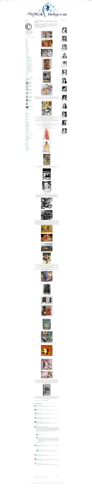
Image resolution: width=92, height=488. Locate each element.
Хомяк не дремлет (27, 136)
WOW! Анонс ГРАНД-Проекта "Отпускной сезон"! (31, 79)
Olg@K (37, 421)
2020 (26, 40)
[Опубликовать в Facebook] (46, 400)
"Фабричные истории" (28, 113)
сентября (27, 50)
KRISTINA (37, 405)
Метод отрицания (27, 125)
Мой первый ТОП (27, 126)
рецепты (26, 146)
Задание (26, 121)
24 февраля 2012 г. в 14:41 (40, 421)
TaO (36, 417)
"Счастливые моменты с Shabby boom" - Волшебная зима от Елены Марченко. (31, 97)
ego (46, 48)
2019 (26, 41)
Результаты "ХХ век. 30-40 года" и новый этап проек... (29, 68)
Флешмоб (27, 135)
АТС (26, 117)
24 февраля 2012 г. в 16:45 (41, 437)
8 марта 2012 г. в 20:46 (40, 458)
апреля (27, 54)
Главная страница (46, 476)
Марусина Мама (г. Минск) (39, 426)
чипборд (26, 149)
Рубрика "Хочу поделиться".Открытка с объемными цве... (29, 66)
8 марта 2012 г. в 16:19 (41, 454)
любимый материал (28, 141)
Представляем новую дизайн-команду (31, 92)
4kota (46, 83)
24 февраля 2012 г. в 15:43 (43, 434)
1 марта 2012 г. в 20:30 (41, 449)
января (27, 73)
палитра (26, 144)
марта (27, 55)
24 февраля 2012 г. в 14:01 (40, 417)
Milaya (37, 458)
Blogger (61, 482)
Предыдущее (57, 476)
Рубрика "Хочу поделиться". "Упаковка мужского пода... (29, 69)
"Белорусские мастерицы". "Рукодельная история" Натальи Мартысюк (30, 100)
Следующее (36, 476)
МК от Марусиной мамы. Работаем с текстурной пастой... (29, 59)
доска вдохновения (28, 139)
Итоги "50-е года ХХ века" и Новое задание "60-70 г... (29, 60)
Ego (38, 449)
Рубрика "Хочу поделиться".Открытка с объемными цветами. (31, 83)
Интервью (27, 123)
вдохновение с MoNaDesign (28, 138)
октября (27, 49)
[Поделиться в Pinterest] (47, 400)
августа (27, 51)
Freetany (26, 115)
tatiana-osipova (46, 357)
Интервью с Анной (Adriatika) (29, 64)
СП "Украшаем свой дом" (28, 131)
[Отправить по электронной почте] (44, 400)
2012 (26, 47)
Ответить (37, 415)
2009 (26, 75)
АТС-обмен (27, 118)
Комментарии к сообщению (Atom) (41, 477)
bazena (46, 29)
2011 (26, 74)
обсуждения (27, 143)
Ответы (37, 448)
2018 (26, 42)
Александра (37, 454)
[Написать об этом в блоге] (45, 400)
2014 (26, 45)
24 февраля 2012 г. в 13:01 (41, 405)
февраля (27, 56)
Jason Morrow (56, 482)
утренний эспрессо (28, 147)
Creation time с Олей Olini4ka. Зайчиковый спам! (31, 106)
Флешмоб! (30, 102)
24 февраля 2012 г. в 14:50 (44, 426)
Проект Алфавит (27, 129)
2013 (26, 46)
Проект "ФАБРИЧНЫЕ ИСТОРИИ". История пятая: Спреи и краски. (31, 90)
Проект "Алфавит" (27, 128)
